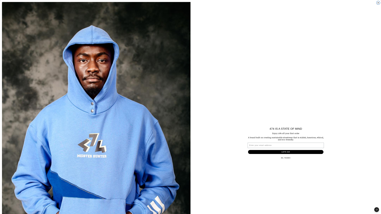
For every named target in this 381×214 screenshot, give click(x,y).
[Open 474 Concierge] (376, 209)
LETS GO (286, 152)
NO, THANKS (286, 158)
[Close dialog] (378, 3)
